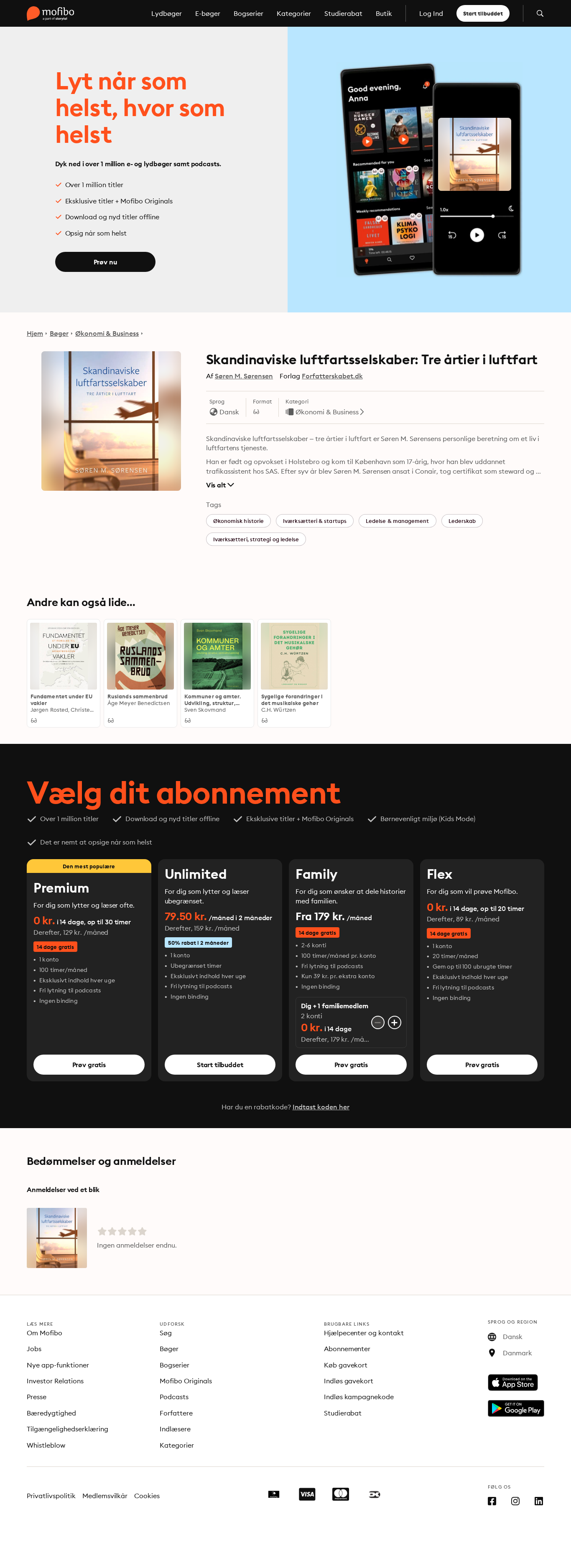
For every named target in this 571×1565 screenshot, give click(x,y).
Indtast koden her (321, 1107)
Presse (36, 1397)
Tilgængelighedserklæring (67, 1429)
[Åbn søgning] (540, 13)
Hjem (35, 333)
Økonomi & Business (107, 333)
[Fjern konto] (378, 1022)
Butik (384, 13)
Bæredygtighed (51, 1413)
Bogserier (248, 13)
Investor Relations (55, 1381)
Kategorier (294, 13)
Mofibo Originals (186, 1381)
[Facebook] (492, 1503)
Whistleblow (46, 1445)
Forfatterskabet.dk (332, 376)
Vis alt (216, 485)
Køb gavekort (346, 1365)
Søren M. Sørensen (244, 376)
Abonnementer (347, 1348)
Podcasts (174, 1397)
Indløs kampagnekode (359, 1397)
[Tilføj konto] (394, 1022)
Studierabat (343, 13)
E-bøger (207, 13)
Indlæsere (175, 1429)
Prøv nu (105, 262)
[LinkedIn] (539, 1503)
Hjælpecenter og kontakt (364, 1333)
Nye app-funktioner (58, 1365)
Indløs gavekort (349, 1381)
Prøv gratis (89, 1064)
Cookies (147, 1495)
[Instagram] (515, 1503)
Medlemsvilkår (105, 1495)
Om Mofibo (44, 1333)
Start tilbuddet (483, 13)
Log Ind (431, 13)
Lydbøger (166, 13)
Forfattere (176, 1413)
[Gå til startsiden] (50, 13)
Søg (166, 1333)
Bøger (59, 333)
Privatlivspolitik (51, 1495)
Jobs (34, 1348)
